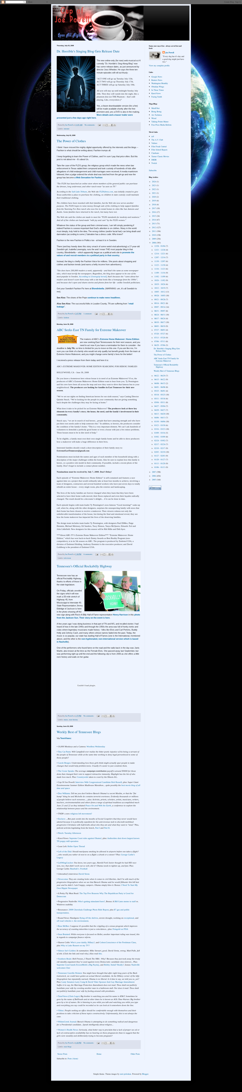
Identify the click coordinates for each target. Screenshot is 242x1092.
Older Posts (135, 1054)
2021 (154, 193)
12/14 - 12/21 (160, 253)
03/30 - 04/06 (160, 421)
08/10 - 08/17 (160, 322)
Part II (107, 828)
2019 (154, 200)
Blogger (145, 1074)
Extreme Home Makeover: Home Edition (119, 339)
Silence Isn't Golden (66, 950)
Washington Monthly (159, 83)
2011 (154, 231)
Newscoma (63, 879)
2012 (154, 227)
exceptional (129, 918)
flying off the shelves (89, 918)
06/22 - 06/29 (160, 375)
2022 (154, 189)
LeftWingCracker (65, 862)
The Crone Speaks (66, 771)
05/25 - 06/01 (160, 390)
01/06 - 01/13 (160, 467)
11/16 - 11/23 (160, 268)
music (66, 719)
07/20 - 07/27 (160, 333)
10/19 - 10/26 (160, 284)
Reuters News (156, 80)
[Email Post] (99, 125)
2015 (154, 216)
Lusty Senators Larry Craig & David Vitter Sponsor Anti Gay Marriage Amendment (97, 982)
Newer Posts (62, 1054)
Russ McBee (63, 926)
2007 (154, 472)
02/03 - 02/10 (160, 452)
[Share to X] (109, 125)
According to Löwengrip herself (93, 276)
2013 (154, 223)
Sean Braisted (64, 934)
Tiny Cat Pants (64, 751)
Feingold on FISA (120, 929)
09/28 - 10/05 (160, 295)
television (67, 558)
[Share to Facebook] (112, 125)
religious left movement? (81, 813)
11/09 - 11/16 (160, 272)
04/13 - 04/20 (160, 413)
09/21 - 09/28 (160, 299)
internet (66, 129)
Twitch (154, 163)
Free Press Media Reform (161, 124)
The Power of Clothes (71, 141)
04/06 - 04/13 (160, 417)
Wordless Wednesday (96, 746)
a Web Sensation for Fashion (88, 177)
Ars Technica (156, 115)
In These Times (157, 90)
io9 (152, 136)
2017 (154, 208)
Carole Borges (64, 763)
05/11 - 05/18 (160, 398)
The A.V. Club (157, 139)
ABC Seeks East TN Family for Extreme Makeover (91, 330)
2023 (154, 185)
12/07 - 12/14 (160, 257)
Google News (156, 76)
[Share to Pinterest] (114, 125)
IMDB (153, 159)
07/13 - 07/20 (160, 337)
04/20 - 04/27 (160, 410)
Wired (153, 118)
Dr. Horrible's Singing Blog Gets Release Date (88, 51)
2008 (154, 242)
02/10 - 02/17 (160, 448)
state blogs (67, 1046)
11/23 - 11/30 (160, 265)
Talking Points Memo (159, 121)
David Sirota (84, 874)
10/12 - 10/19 (160, 288)
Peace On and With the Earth (98, 805)
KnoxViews (156, 93)
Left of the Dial (64, 851)
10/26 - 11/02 (160, 280)
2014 (154, 219)
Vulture (154, 143)
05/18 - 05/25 (160, 394)
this (100, 953)
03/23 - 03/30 (160, 425)
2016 (154, 212)
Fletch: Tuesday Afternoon (69, 833)
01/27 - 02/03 (160, 455)
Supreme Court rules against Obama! (85, 838)
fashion (66, 317)
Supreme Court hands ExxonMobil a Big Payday (78, 965)
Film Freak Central (159, 146)
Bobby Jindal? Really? (114, 965)
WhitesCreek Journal (67, 1021)
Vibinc (61, 1010)
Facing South (156, 96)
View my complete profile (159, 65)
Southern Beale (64, 959)
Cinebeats (155, 153)
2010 (154, 235)
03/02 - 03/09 (160, 436)
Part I (97, 828)
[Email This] (104, 125)
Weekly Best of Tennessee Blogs (79, 732)
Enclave (61, 819)
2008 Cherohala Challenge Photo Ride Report (89, 909)
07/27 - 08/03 (160, 330)
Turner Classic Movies (160, 156)
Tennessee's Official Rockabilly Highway (84, 566)
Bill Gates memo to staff (125, 901)
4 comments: (88, 554)
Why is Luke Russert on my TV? (75, 945)
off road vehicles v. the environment (72, 921)
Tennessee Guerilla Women (70, 973)
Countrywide (82, 777)
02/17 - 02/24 (160, 444)
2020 (154, 196)
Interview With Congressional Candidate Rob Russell (98, 782)
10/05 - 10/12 (160, 291)
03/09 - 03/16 (160, 432)
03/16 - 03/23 (160, 429)
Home (99, 1054)
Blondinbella (98, 288)
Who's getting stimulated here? (91, 901)
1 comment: (87, 313)
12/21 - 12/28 (160, 249)
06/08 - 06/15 (160, 383)
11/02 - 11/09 (160, 276)
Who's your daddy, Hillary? (83, 942)
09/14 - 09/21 (160, 303)
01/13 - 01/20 (160, 463)
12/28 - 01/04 (160, 246)
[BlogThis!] (106, 125)
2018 (154, 204)
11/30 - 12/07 (160, 261)
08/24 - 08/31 (160, 314)
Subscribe (153, 170)
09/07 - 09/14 (160, 307)
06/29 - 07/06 (160, 345)
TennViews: (66, 738)
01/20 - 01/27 (160, 459)
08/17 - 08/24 (160, 318)
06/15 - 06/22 (160, 379)
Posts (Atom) (73, 1058)
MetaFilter (155, 108)
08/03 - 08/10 (160, 326)
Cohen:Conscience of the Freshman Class (118, 942)
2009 (154, 238)
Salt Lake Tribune (79, 191)
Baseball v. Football (78, 868)
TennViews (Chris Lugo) (68, 996)
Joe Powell (169, 52)
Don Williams (64, 793)
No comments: (90, 125)
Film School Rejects (159, 149)
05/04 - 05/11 (160, 402)
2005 (154, 479)
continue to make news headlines (104, 297)
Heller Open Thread (76, 846)
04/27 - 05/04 (160, 406)
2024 (154, 181)
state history (73, 719)
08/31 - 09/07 (160, 311)
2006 (154, 475)
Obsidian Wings (157, 86)
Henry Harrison (120, 614)
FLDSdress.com (106, 191)
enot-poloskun (125, 1074)
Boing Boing (156, 111)
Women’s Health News (68, 1030)
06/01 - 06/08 (160, 387)
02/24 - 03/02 (160, 440)
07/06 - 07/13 (160, 341)
